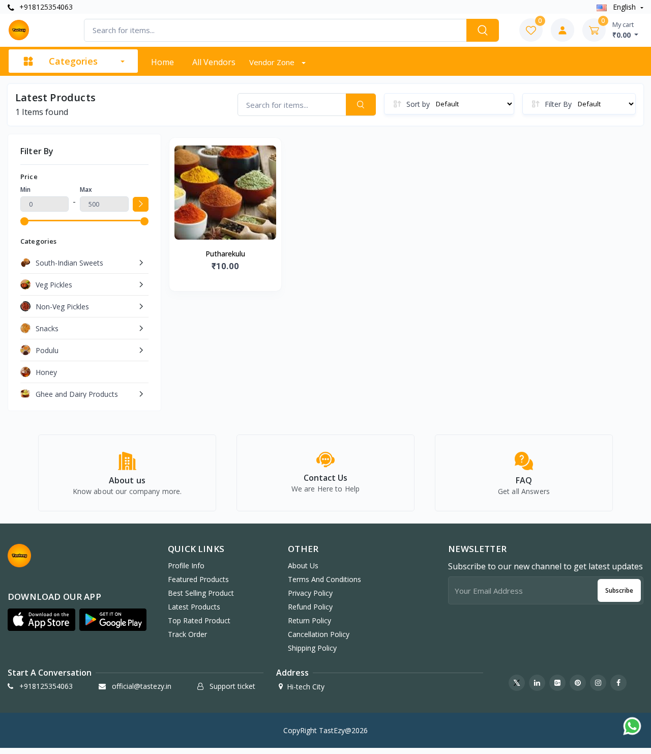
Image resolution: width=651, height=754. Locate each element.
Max (86, 189)
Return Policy (309, 620)
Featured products (198, 579)
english (624, 7)
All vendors (213, 62)
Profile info (186, 565)
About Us (303, 565)
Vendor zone (273, 62)
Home (162, 62)
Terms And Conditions (324, 579)
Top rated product (199, 620)
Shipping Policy (312, 648)
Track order (187, 634)
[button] (41, 619)
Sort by (418, 104)
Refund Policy (310, 607)
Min (25, 189)
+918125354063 (45, 7)
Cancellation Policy (318, 634)
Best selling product (201, 593)
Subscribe (619, 590)
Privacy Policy (310, 593)
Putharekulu (225, 253)
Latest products (194, 607)
